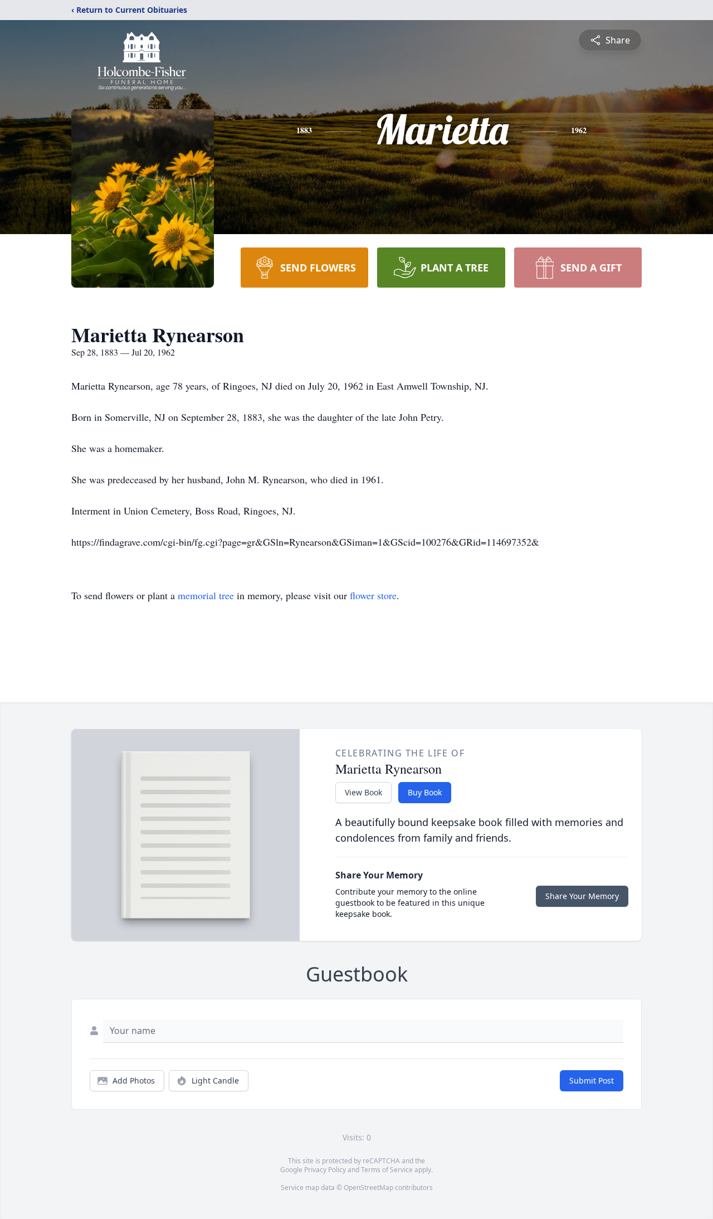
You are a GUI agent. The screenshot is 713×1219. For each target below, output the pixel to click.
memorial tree (206, 595)
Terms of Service (387, 1169)
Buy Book (425, 792)
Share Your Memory (582, 896)
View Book (363, 792)
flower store (373, 595)
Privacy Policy (325, 1169)
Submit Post (591, 1080)
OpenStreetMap (368, 1187)
